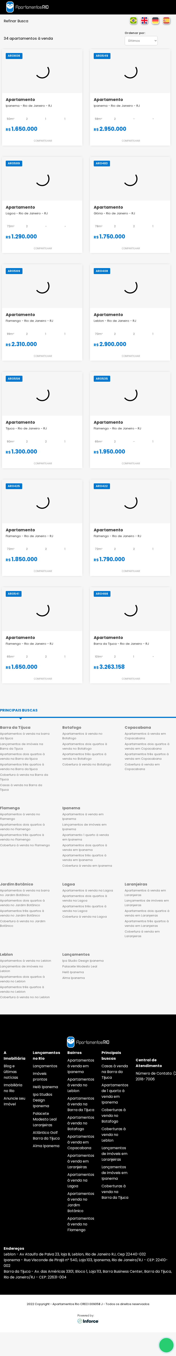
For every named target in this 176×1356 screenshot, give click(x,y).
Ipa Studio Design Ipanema (83, 960)
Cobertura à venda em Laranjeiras (142, 933)
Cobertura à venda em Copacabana (142, 766)
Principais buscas (19, 710)
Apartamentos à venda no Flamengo (20, 816)
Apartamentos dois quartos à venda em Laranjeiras (147, 913)
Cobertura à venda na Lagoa (84, 916)
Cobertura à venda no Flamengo (25, 845)
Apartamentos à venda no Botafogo (82, 735)
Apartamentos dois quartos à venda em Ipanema (84, 847)
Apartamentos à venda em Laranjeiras (145, 892)
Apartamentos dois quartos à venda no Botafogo (84, 746)
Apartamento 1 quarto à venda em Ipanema (85, 837)
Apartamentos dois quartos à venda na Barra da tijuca (22, 756)
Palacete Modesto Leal (79, 966)
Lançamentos (45, 1066)
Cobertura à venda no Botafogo (86, 764)
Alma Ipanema (73, 978)
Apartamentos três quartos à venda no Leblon (22, 989)
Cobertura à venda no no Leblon (25, 997)
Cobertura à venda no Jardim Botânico (22, 923)
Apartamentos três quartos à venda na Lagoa (84, 908)
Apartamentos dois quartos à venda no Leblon (22, 979)
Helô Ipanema (73, 972)
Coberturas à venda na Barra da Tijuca (115, 1191)
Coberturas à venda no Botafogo (114, 1115)
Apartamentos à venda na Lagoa (87, 890)
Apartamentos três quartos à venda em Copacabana (147, 756)
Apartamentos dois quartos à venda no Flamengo (22, 826)
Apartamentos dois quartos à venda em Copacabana (147, 746)
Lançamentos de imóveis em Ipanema (84, 826)
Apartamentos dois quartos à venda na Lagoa (84, 898)
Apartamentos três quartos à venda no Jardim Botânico (22, 913)
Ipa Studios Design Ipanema (42, 1100)
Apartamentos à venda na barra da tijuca (25, 735)
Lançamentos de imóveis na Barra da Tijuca (21, 746)
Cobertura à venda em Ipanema (87, 865)
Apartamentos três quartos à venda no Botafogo (84, 756)
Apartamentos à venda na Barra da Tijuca (80, 1104)
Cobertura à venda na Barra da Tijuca (24, 777)
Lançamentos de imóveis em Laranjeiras (147, 902)
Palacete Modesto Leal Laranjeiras (45, 1119)
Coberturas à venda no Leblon (114, 1134)
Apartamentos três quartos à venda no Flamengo (22, 837)
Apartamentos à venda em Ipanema (83, 816)
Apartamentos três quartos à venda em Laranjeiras (147, 923)
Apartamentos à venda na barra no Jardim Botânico (25, 892)
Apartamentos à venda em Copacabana (145, 735)
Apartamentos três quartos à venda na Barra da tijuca (22, 766)
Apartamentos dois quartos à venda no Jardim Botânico (22, 902)
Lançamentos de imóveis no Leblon (21, 968)
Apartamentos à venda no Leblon (25, 960)
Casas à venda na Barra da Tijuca (21, 787)
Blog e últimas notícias (11, 1071)
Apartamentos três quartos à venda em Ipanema (84, 857)
